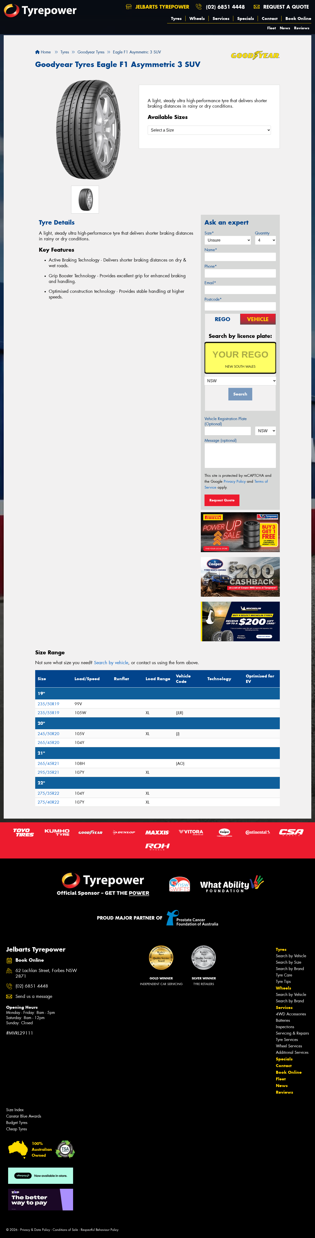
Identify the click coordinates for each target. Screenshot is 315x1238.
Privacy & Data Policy (35, 1230)
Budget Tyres (16, 1122)
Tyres (176, 18)
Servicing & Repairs (292, 1033)
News (285, 28)
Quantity (262, 233)
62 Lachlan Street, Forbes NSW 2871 (46, 973)
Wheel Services (289, 1046)
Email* (210, 282)
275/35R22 (48, 793)
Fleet (271, 28)
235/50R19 (48, 704)
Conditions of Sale (65, 1230)
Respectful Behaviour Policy (99, 1230)
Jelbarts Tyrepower (161, 7)
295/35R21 (48, 772)
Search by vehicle (111, 663)
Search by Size (288, 962)
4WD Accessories (291, 1014)
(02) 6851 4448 (225, 7)
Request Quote (222, 500)
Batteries (283, 1020)
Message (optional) (221, 440)
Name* (211, 249)
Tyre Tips (283, 981)
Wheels (197, 18)
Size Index (15, 1109)
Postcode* (213, 299)
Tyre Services (287, 1039)
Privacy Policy (235, 481)
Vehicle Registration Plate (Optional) (226, 421)
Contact (270, 18)
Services (221, 18)
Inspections (285, 1026)
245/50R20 (48, 733)
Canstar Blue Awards (23, 1116)
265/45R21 (48, 763)
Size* (209, 233)
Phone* (211, 266)
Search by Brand (290, 968)
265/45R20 (48, 742)
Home (45, 52)
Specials (245, 18)
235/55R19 (48, 712)
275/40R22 (48, 802)
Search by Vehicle (291, 955)
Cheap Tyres (16, 1129)
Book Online (298, 18)
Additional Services (292, 1052)
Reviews (301, 28)
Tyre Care (284, 975)
